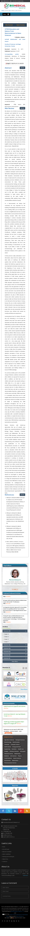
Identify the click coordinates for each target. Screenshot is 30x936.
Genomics (14, 749)
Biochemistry (7, 760)
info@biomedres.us (6, 1)
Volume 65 (6, 645)
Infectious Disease (14, 751)
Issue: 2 (6, 639)
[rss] (16, 921)
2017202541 (20, 10)
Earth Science (7, 746)
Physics (20, 756)
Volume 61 (6, 658)
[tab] (15, 631)
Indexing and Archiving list (8, 856)
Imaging (6, 751)
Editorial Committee (6, 851)
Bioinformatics (16, 742)
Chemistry (6, 744)
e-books (15, 768)
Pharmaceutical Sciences (10, 762)
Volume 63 (6, 651)
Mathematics (17, 753)
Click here (6, 711)
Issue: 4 (6, 634)
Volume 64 (6, 648)
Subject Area (5, 859)
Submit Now (8, 728)
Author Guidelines (6, 854)
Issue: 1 (6, 641)
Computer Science (15, 744)
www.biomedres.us (20, 916)
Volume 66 (6, 631)
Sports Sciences (17, 758)
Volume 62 (6, 655)
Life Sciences (13, 756)
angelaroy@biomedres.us (8, 837)
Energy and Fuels (16, 746)
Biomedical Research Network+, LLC (17, 911)
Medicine (6, 756)
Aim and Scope (5, 849)
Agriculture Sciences (9, 740)
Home (3, 846)
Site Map (21, 1)
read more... (25, 875)
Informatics (23, 751)
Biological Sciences (20, 740)
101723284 (6, 10)
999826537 (13, 10)
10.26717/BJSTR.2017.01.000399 (15, 63)
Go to (22, 67)
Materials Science (8, 753)
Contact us (4, 861)
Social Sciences (8, 758)
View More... (15, 661)
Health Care (21, 749)
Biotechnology (7, 742)
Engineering (7, 749)
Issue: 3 (6, 636)
